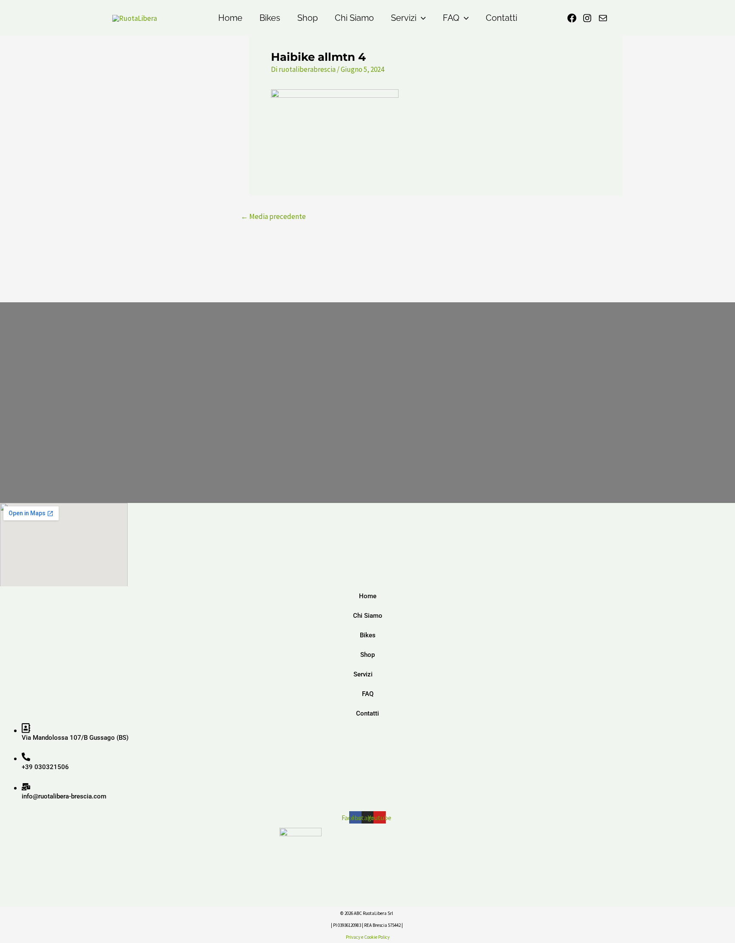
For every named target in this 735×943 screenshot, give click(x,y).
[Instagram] (587, 18)
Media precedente (273, 216)
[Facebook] (572, 18)
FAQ (451, 18)
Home (230, 18)
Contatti (501, 18)
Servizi (403, 18)
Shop (307, 18)
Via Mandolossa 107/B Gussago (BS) (75, 737)
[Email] (603, 18)
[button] (421, 18)
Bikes (269, 18)
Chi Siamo (354, 18)
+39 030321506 (45, 767)
